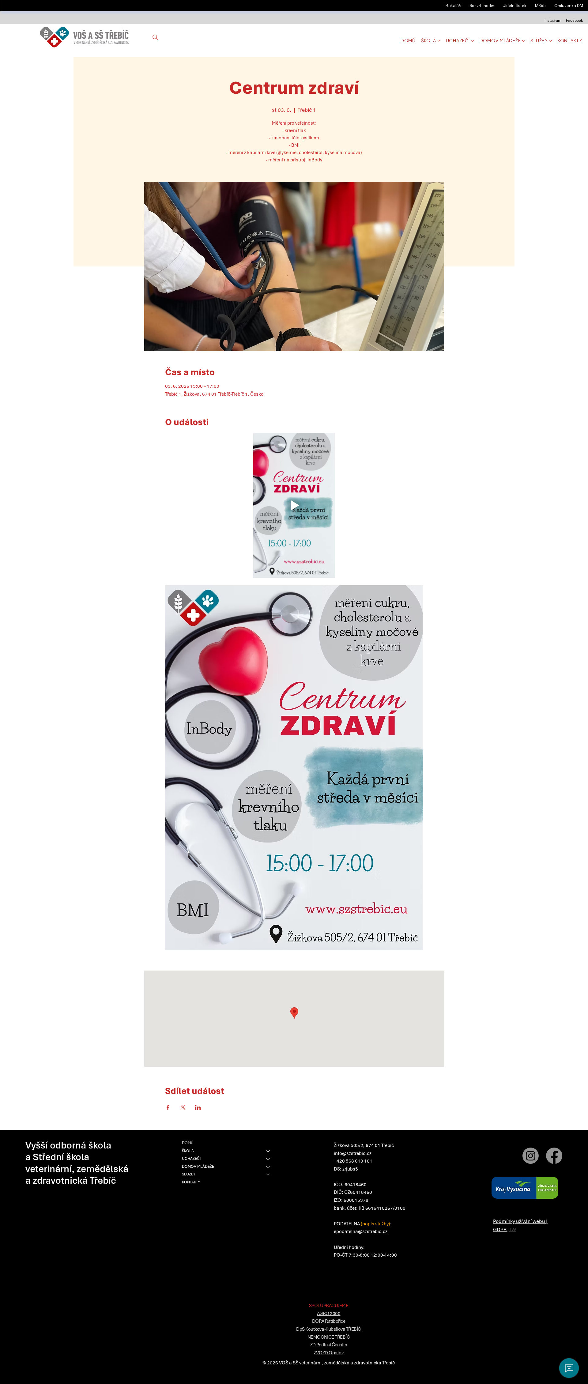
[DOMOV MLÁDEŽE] (268, 1167)
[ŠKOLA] (268, 1151)
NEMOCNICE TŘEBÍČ (328, 1337)
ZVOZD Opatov (328, 1353)
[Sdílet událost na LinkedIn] (198, 1107)
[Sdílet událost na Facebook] (168, 1107)
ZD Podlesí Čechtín (328, 1345)
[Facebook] (554, 1156)
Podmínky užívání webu (519, 1221)
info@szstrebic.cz (352, 1153)
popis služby (375, 1224)
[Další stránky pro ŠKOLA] (438, 40)
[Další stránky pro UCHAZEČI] (472, 40)
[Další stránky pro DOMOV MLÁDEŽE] (523, 40)
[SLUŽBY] (268, 1174)
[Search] (155, 37)
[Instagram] (530, 1156)
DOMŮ (188, 1143)
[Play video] (294, 505)
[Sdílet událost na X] (183, 1107)
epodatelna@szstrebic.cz (360, 1231)
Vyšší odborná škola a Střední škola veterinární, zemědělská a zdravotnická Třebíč (76, 1162)
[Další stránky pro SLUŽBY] (550, 40)
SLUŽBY (188, 1174)
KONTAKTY (191, 1182)
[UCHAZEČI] (268, 1159)
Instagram (553, 20)
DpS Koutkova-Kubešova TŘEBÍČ (328, 1329)
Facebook (574, 20)
